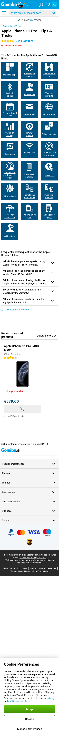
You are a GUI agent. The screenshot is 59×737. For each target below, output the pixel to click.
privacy (50, 698)
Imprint (33, 568)
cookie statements (17, 701)
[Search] (53, 13)
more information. (34, 563)
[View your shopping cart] (54, 5)
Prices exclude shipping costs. (33, 557)
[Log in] (41, 5)
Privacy (24, 568)
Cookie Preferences (47, 568)
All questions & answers (17, 309)
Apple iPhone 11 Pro (12, 26)
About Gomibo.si (10, 568)
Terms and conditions (20, 571)
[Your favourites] (48, 5)
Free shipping (19, 416)
